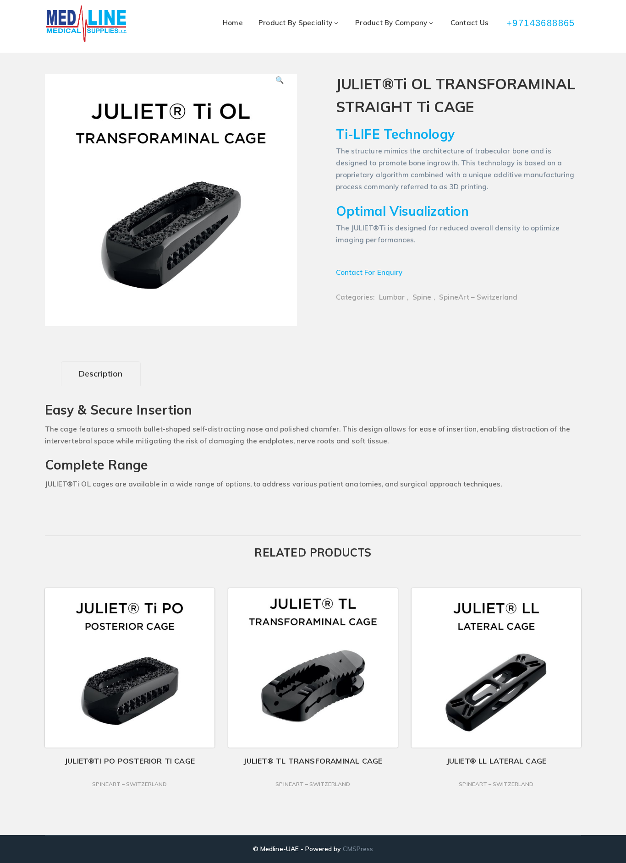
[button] (280, 83)
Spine (421, 297)
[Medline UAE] (86, 23)
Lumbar (392, 297)
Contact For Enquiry (369, 272)
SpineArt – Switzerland (478, 297)
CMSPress (358, 849)
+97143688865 (541, 23)
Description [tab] (101, 373)
